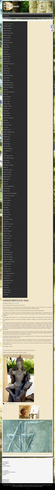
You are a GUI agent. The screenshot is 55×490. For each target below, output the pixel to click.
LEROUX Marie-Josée (7, 155)
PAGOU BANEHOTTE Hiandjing (10, 193)
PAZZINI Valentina (7, 200)
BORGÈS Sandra (6, 56)
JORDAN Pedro (6, 136)
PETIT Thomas (6, 212)
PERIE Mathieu (6, 209)
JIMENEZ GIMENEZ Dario (8, 132)
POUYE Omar (6, 216)
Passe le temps (15, 303)
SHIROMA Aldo (6, 249)
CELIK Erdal (5, 66)
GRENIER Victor (6, 108)
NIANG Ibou (5, 181)
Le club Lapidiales (6, 466)
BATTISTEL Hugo (7, 30)
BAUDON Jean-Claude (8, 33)
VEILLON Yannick (7, 282)
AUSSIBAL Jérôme (7, 26)
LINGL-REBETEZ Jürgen (8, 158)
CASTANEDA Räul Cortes (8, 63)
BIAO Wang (5, 51)
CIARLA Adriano (6, 77)
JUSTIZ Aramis (6, 141)
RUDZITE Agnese (7, 238)
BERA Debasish (6, 40)
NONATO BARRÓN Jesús (8, 186)
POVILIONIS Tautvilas (7, 219)
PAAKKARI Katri (6, 191)
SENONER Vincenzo (7, 245)
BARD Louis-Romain (7, 28)
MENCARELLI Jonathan (8, 165)
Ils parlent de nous (6, 482)
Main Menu (6, 15)
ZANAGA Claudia (6, 292)
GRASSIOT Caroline (7, 106)
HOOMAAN (5, 120)
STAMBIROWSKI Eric (7, 254)
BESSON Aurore (6, 47)
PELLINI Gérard (6, 205)
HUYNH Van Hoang (7, 125)
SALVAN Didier (6, 240)
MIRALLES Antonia (7, 172)
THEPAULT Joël (6, 266)
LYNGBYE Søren (6, 162)
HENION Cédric (6, 115)
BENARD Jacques (7, 35)
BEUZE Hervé (6, 49)
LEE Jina (5, 153)
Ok (27, 488)
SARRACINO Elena (7, 242)
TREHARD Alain (6, 278)
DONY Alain (5, 89)
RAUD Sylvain (6, 228)
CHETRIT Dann (6, 73)
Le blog (4, 474)
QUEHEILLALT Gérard (8, 224)
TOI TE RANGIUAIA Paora (8, 273)
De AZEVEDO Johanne (8, 82)
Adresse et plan (5, 479)
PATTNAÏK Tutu (6, 198)
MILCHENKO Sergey (7, 169)
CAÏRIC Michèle (6, 61)
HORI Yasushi (6, 122)
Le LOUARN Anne (7, 150)
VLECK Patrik (6, 287)
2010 (6, 403)
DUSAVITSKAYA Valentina (8, 92)
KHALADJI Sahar (6, 146)
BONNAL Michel (6, 54)
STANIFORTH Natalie (7, 257)
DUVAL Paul (5, 94)
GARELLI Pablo (6, 101)
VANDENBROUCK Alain (8, 280)
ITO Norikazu (6, 127)
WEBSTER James (7, 290)
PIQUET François (7, 214)
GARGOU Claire (6, 103)
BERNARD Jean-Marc (7, 42)
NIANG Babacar (6, 179)
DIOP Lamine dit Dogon (8, 87)
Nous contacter (5, 481)
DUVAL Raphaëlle (7, 96)
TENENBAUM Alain (7, 264)
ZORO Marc (5, 294)
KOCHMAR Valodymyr (8, 148)
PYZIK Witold (6, 221)
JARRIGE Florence (7, 129)
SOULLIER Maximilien (7, 252)
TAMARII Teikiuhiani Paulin (8, 261)
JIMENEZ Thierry (6, 134)
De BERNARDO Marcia (8, 84)
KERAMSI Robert (6, 143)
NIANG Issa (5, 183)
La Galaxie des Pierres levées (8, 472)
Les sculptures (5, 462)
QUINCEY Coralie (7, 226)
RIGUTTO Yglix (6, 233)
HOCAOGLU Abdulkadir (8, 117)
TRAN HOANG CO (7, 275)
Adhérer (4, 464)
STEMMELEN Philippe (8, 259)
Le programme (5, 473)
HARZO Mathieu (6, 113)
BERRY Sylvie (6, 44)
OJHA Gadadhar (6, 188)
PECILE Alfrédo (6, 202)
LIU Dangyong (6, 160)
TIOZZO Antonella (7, 268)
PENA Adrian (5, 207)
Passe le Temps (12, 403)
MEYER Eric (5, 167)
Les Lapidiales (5, 470)
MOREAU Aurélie (6, 176)
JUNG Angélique (6, 139)
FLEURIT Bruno (6, 99)
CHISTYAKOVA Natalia (8, 75)
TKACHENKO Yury (7, 271)
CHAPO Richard (6, 68)
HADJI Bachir (6, 110)
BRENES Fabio (6, 59)
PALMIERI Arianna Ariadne (8, 195)
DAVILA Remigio (6, 80)
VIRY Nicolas (6, 285)
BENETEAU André (7, 37)
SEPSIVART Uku (6, 247)
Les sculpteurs (5, 463)
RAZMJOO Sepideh (7, 231)
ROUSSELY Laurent (7, 235)
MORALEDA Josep (7, 174)
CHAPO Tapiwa (6, 70)
